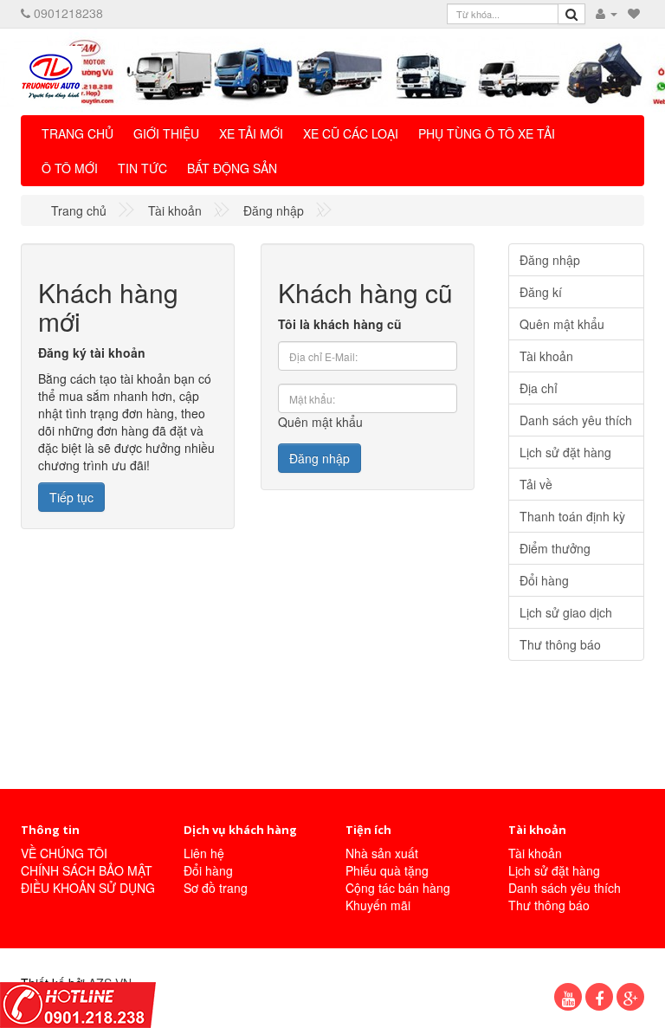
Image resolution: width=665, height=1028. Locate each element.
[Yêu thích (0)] (634, 13)
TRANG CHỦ (77, 133)
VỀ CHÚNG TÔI (64, 853)
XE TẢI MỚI (251, 133)
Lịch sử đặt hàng (565, 452)
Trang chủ (79, 210)
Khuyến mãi (377, 905)
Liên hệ (204, 853)
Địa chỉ (539, 388)
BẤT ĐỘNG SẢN (232, 168)
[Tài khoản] (606, 13)
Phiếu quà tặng (387, 870)
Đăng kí (541, 292)
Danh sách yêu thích (576, 420)
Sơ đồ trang (216, 887)
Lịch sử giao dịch (566, 612)
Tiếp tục (71, 497)
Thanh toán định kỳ (572, 516)
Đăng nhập (273, 210)
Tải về (536, 484)
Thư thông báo (560, 644)
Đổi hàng (544, 580)
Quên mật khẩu (320, 421)
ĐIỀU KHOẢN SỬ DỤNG (88, 887)
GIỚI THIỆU (166, 133)
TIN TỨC (142, 168)
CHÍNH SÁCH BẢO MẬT (86, 870)
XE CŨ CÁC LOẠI (350, 133)
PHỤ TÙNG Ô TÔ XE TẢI (486, 133)
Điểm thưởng (555, 548)
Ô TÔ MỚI (70, 168)
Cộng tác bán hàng (397, 887)
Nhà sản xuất (381, 853)
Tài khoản (175, 210)
